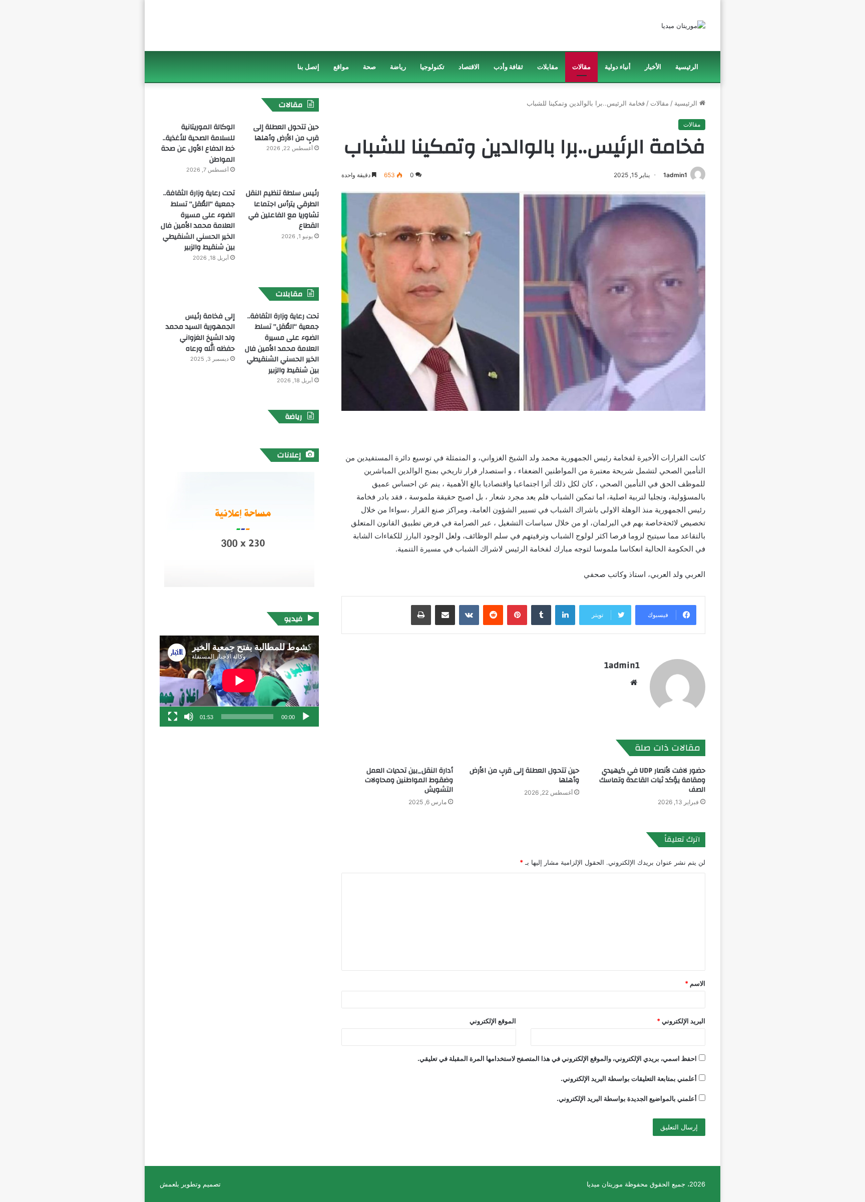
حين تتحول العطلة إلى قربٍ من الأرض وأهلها (524, 775)
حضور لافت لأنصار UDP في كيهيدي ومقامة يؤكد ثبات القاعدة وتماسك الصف (652, 780)
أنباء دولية (618, 67)
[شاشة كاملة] (173, 717)
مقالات (581, 67)
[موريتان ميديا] (683, 25)
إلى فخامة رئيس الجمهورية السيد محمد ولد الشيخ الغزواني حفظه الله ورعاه (200, 332)
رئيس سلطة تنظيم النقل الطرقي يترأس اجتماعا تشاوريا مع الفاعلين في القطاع (282, 209)
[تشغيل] (306, 717)
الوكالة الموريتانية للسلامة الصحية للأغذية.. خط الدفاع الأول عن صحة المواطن (198, 143)
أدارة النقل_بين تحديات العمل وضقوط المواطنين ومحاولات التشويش (409, 780)
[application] (239, 681)
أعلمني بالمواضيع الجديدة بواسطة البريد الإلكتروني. (627, 1098)
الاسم (695, 983)
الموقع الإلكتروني (493, 1021)
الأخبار (653, 67)
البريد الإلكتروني (681, 1021)
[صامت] (189, 717)
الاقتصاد (469, 67)
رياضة (398, 67)
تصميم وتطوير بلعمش (190, 1184)
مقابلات (547, 67)
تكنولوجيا (432, 67)
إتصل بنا (308, 67)
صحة (369, 67)
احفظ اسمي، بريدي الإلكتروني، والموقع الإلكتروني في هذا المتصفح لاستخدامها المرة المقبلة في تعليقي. (557, 1058)
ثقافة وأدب (508, 67)
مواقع (341, 67)
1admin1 (675, 175)
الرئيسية (686, 67)
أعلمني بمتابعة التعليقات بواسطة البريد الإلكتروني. (629, 1078)
